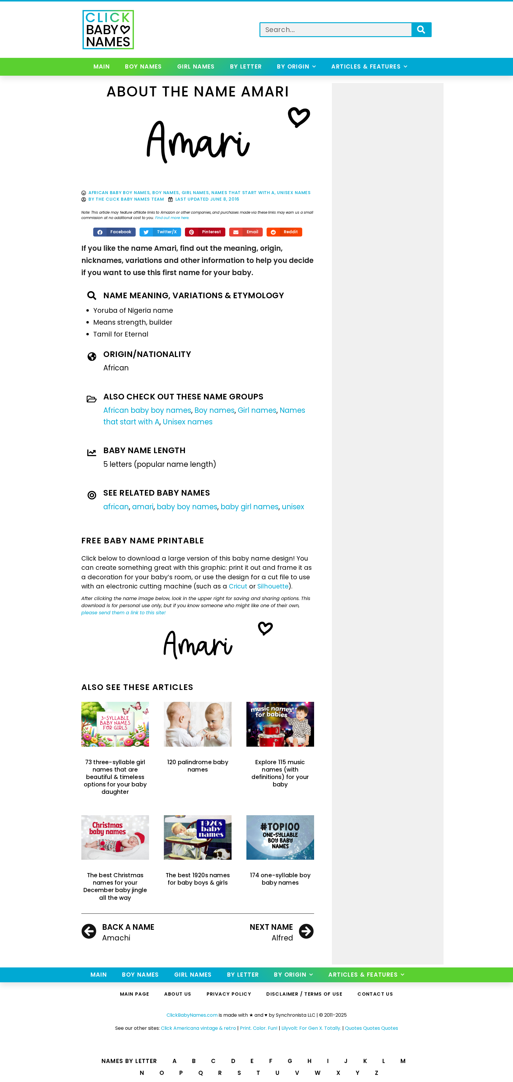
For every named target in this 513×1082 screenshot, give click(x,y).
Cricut (238, 586)
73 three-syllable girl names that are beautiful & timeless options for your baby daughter (115, 777)
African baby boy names (119, 193)
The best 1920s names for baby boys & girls (198, 879)
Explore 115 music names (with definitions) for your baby (280, 773)
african (116, 507)
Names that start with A (243, 193)
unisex (293, 507)
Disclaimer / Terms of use (304, 994)
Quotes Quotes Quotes (371, 1028)
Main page (134, 994)
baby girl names (249, 507)
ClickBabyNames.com (192, 1015)
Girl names (196, 67)
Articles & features (366, 67)
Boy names (143, 67)
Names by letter (129, 1061)
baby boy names (187, 507)
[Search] (421, 29)
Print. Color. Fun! (259, 1028)
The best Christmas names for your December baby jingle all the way (115, 886)
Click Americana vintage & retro (198, 1028)
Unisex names (294, 193)
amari (142, 507)
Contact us (375, 994)
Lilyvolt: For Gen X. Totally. (311, 1028)
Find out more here (172, 217)
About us (177, 994)
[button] (114, 232)
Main (102, 67)
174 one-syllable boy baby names (280, 879)
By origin (293, 67)
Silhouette (273, 586)
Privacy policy (229, 994)
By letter (246, 67)
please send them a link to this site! (123, 612)
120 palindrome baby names (197, 766)
